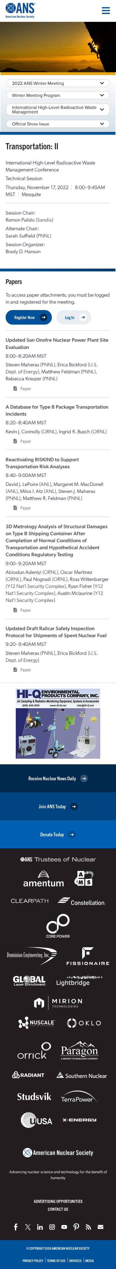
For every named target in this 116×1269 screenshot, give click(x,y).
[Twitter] (28, 1227)
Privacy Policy (33, 1260)
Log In (69, 317)
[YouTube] (64, 1227)
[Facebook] (16, 1227)
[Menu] (105, 10)
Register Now (24, 317)
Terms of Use (56, 1260)
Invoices (75, 1260)
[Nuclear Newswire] (88, 1227)
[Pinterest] (76, 1227)
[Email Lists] (100, 1227)
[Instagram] (52, 1227)
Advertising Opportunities (58, 1201)
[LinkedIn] (40, 1227)
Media (89, 1260)
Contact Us (58, 1209)
